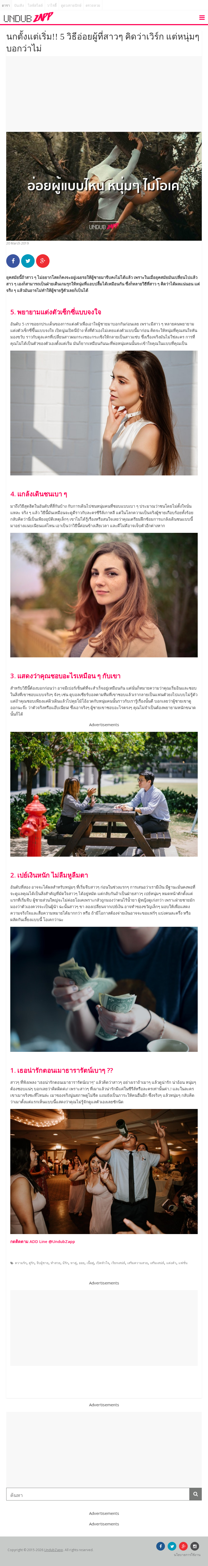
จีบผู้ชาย (42, 1263)
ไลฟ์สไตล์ (35, 6)
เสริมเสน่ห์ (157, 1263)
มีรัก (65, 1263)
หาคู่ (73, 1263)
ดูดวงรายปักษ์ (71, 6)
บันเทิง (19, 6)
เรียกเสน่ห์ (118, 1263)
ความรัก (21, 1263)
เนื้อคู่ (90, 1263)
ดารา (6, 6)
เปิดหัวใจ (102, 1263)
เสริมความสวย (137, 1263)
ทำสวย (55, 1263)
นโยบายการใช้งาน (187, 1554)
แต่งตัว (171, 1263)
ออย (81, 1263)
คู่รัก (31, 1263)
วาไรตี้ (52, 6)
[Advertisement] (104, 94)
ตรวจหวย (93, 6)
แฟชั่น (182, 1263)
